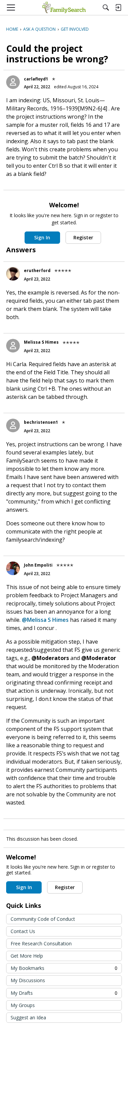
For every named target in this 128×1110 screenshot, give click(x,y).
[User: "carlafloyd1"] (13, 82)
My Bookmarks (64, 968)
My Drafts (64, 993)
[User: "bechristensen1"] (13, 425)
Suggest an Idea (28, 1017)
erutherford (37, 270)
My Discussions (28, 980)
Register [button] (83, 237)
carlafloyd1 (36, 79)
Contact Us (23, 931)
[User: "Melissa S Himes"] (13, 345)
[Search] (106, 7)
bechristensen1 (41, 422)
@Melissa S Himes (45, 620)
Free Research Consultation (41, 943)
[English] (64, 7)
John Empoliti (38, 565)
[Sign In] (118, 7)
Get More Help (27, 955)
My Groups (23, 1005)
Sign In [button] (42, 237)
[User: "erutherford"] (13, 274)
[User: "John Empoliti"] (13, 568)
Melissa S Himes (41, 342)
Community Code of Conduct (43, 919)
